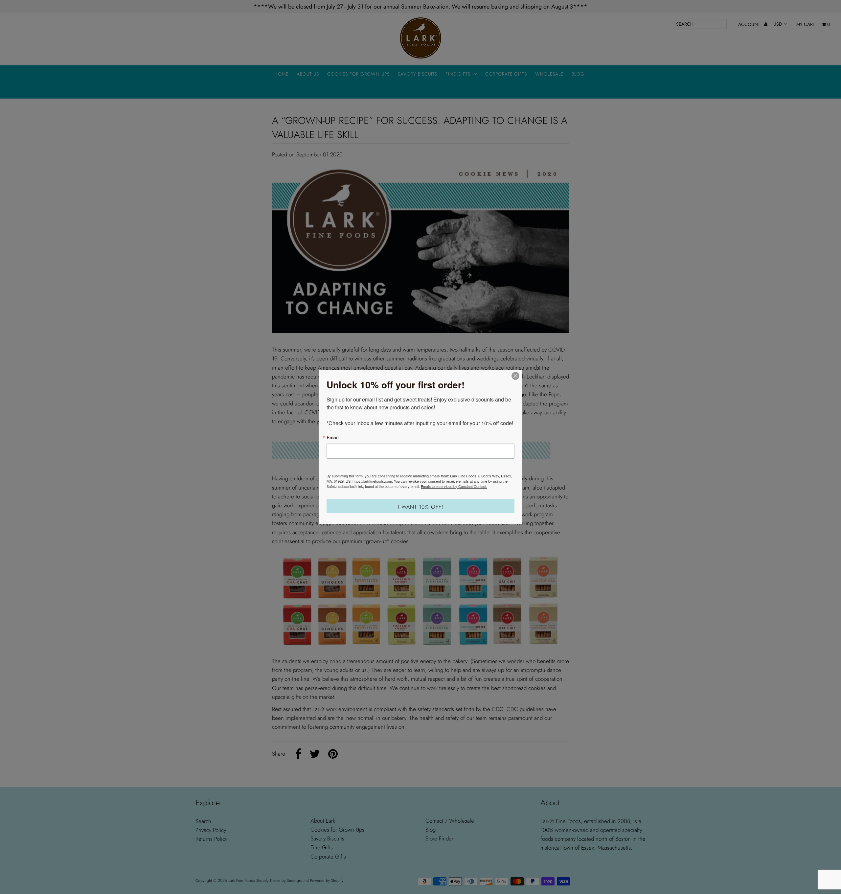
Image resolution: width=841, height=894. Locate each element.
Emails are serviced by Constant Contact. (454, 486)
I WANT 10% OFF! (420, 507)
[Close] (515, 376)
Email (333, 437)
